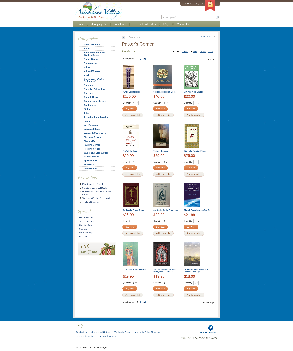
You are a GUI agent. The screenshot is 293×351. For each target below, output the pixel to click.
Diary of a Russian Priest (195, 151)
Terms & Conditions (85, 336)
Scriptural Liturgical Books (165, 92)
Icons (87, 121)
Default (203, 52)
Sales (210, 52)
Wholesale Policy (122, 332)
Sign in (188, 3)
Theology (89, 164)
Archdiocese (90, 63)
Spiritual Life (90, 160)
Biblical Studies (92, 71)
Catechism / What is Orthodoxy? (94, 80)
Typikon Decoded (160, 151)
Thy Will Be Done (130, 151)
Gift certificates (86, 217)
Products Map (86, 232)
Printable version (206, 36)
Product (185, 52)
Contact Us (183, 24)
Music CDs (89, 141)
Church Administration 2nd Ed (197, 210)
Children (88, 85)
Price (195, 52)
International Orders (145, 24)
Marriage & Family (93, 137)
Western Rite (90, 168)
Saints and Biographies (96, 153)
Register (199, 3)
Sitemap (83, 229)
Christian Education (94, 89)
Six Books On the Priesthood (165, 210)
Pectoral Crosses (93, 149)
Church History (92, 97)
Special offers (85, 225)
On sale (83, 236)
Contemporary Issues (95, 101)
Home (80, 24)
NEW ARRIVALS (92, 44)
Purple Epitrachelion (131, 92)
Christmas (89, 93)
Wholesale (120, 24)
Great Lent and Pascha (96, 117)
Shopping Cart (99, 24)
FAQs (166, 24)
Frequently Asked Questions (147, 332)
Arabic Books (91, 59)
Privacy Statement (107, 336)
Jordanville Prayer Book (133, 210)
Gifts (86, 113)
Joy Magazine (91, 125)
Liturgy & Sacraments (95, 133)
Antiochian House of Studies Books (94, 53)
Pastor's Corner (92, 145)
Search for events (87, 221)
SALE (87, 48)
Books (87, 75)
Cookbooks (90, 105)
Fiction (87, 109)
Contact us (81, 332)
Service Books (91, 156)
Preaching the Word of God (134, 269)
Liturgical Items (92, 129)
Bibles (87, 67)
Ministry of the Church (193, 92)
